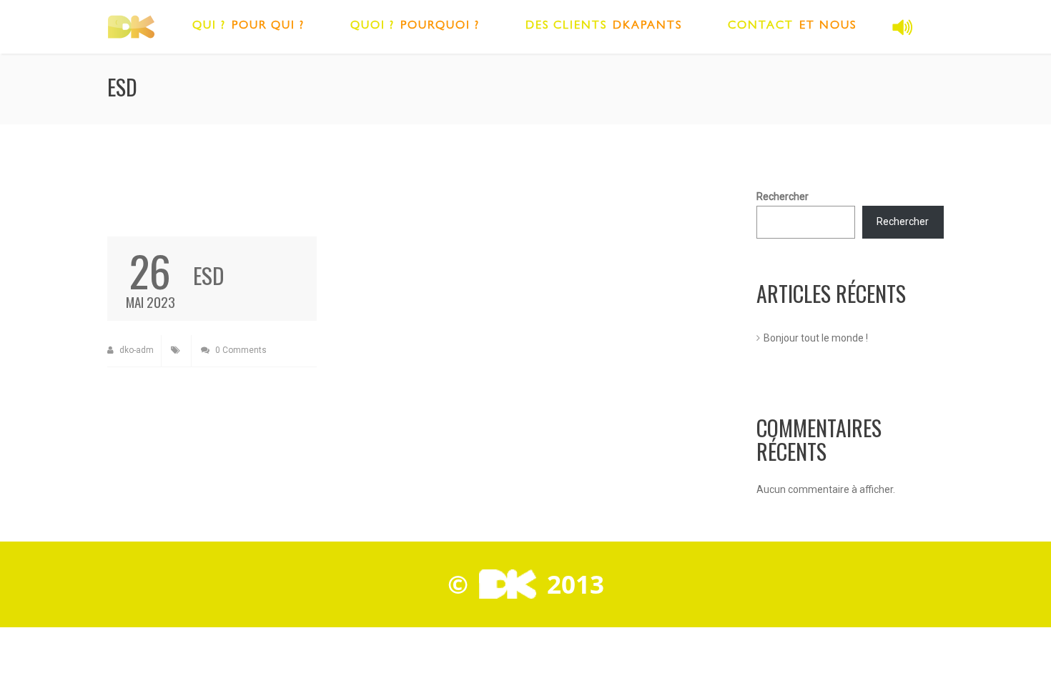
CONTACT (761, 26)
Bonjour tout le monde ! (816, 338)
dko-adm (135, 350)
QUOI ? (372, 26)
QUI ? (209, 26)
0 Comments (240, 350)
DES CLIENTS (566, 26)
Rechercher (782, 196)
